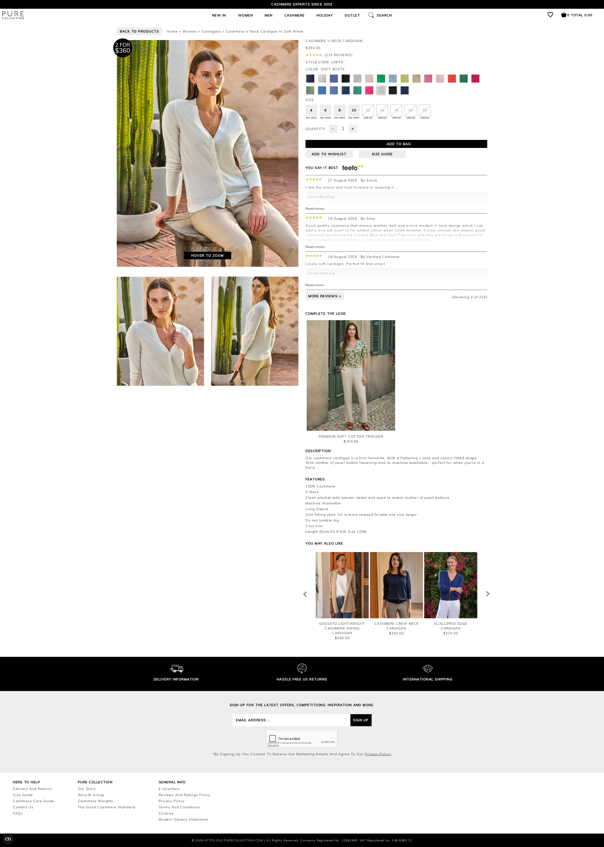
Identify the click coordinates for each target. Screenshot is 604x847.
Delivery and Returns (32, 789)
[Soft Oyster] (440, 79)
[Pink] (475, 79)
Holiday (325, 15)
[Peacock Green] (464, 79)
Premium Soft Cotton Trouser (351, 436)
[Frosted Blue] (393, 79)
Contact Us (23, 807)
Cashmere (295, 15)
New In (219, 15)
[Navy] (405, 90)
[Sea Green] (357, 90)
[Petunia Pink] (369, 90)
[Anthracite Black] (346, 79)
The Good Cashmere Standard (106, 807)
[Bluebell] (334, 79)
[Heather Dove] (357, 79)
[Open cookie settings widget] (8, 839)
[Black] (393, 90)
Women (245, 15)
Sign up (361, 720)
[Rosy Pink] (428, 79)
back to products (139, 31)
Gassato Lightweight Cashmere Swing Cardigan (342, 628)
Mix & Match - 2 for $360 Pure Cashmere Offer (302, 4)
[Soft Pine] (310, 90)
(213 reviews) (337, 55)
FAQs (18, 813)
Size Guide (23, 795)
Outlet (352, 15)
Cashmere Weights (95, 801)
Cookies (166, 813)
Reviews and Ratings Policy (184, 795)
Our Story (87, 789)
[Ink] (346, 90)
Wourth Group (91, 795)
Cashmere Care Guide (33, 801)
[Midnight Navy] (310, 79)
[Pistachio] (405, 79)
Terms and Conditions (179, 807)
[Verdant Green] (381, 79)
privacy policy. (378, 754)
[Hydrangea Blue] (334, 90)
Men (269, 15)
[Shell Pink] (369, 79)
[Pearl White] (322, 79)
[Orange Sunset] (452, 79)
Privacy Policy (172, 801)
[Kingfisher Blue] (322, 90)
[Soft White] (381, 90)
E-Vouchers (169, 789)
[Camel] (416, 79)
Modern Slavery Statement (183, 819)
